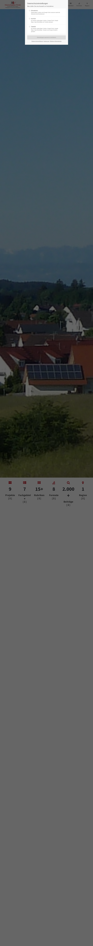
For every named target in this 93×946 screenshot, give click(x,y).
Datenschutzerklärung (37, 41)
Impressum (46, 41)
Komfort (44, 20)
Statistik (44, 29)
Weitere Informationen (55, 41)
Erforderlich (45, 12)
